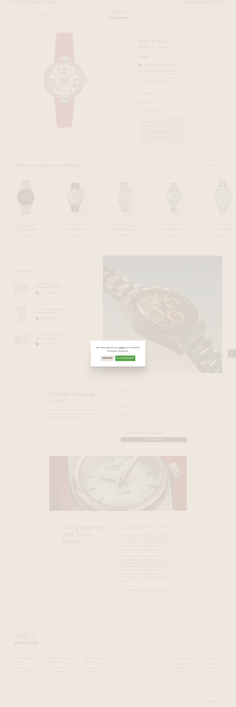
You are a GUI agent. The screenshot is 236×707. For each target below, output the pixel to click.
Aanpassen (107, 358)
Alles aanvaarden (125, 358)
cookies (121, 348)
